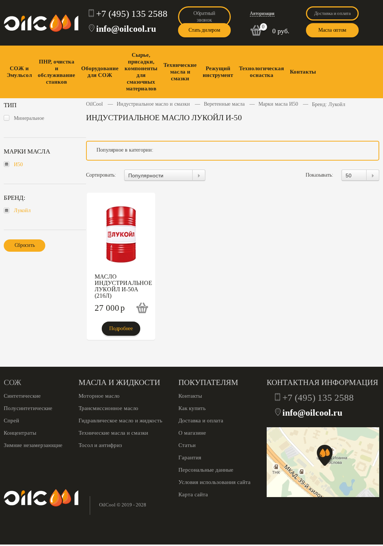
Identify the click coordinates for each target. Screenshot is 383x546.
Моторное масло (99, 396)
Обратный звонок (204, 16)
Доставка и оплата (332, 13)
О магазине (192, 433)
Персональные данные (205, 470)
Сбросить (25, 245)
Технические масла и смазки (180, 71)
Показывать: (319, 175)
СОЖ (12, 382)
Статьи (187, 445)
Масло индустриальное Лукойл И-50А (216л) (123, 286)
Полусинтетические (28, 408)
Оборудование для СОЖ (100, 71)
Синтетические (22, 396)
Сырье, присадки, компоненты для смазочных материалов (141, 71)
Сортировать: (101, 175)
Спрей (11, 421)
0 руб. (280, 31)
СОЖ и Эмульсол (19, 71)
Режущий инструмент (218, 71)
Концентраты (20, 433)
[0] (256, 34)
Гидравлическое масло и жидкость (120, 421)
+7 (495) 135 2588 (132, 14)
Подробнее (120, 328)
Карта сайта (193, 494)
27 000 (110, 308)
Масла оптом (332, 30)
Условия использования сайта (214, 482)
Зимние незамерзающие (33, 445)
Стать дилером (204, 30)
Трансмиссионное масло (108, 408)
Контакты (303, 72)
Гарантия (189, 457)
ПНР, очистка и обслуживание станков (56, 72)
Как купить (192, 408)
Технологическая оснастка (261, 71)
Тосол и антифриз (100, 445)
